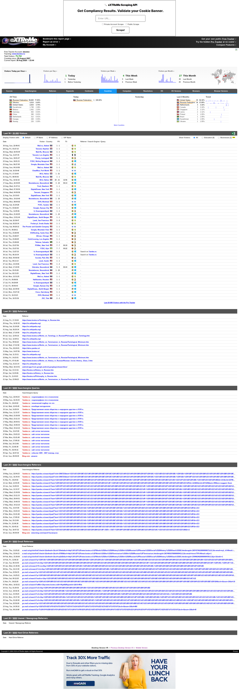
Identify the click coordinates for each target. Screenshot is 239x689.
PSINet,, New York (42, 245)
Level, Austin (44, 261)
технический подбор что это (42, 403)
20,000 (16, 133)
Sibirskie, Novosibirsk (40, 267)
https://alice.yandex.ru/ (31, 348)
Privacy (235, 651)
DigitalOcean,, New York (39, 273)
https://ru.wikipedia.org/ (31, 323)
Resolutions (148, 91)
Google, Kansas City (41, 208)
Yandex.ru (92, 252)
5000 (15, 311)
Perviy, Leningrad (42, 158)
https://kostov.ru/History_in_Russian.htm (38, 370)
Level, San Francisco (41, 220)
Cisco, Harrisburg (42, 292)
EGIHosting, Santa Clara (39, 233)
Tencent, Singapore (41, 192)
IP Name (39, 138)
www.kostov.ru (18, 54)
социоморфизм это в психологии (44, 397)
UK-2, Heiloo (44, 174)
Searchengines (30, 91)
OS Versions (176, 91)
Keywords (70, 91)
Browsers (196, 91)
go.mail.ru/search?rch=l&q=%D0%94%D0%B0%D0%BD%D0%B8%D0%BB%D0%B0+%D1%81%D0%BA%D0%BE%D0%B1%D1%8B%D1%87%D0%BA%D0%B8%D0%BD (86, 588)
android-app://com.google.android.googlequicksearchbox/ (44, 367)
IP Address (53, 138)
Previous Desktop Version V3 (122, 648)
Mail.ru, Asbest (43, 146)
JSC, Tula (45, 298)
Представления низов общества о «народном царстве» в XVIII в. (57, 409)
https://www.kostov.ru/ (30, 351)
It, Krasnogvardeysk (41, 211)
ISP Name (67, 138)
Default (27, 138)
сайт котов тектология (40, 431)
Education (209, 138)
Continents (89, 91)
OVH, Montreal (43, 202)
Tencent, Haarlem (42, 149)
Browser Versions (221, 91)
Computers (127, 91)
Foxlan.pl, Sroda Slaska (40, 223)
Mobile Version (142, 648)
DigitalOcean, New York (40, 189)
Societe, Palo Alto (42, 258)
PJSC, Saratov (43, 205)
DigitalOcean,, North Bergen (38, 217)
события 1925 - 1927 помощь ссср (45, 453)
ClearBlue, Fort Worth (40, 171)
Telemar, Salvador (42, 242)
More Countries (119, 125)
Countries (108, 91)
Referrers (52, 91)
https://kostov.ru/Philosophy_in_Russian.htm (39, 376)
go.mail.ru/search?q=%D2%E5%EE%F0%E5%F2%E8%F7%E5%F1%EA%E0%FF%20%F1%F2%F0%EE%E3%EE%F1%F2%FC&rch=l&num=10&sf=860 (79, 606)
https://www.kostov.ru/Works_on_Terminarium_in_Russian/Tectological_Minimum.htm (55, 342)
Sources (9, 91)
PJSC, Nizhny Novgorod (39, 161)
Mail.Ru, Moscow (42, 152)
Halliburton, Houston (41, 280)
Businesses (226, 138)
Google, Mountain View (40, 164)
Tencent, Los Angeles (40, 155)
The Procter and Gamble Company (35, 227)
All (196, 138)
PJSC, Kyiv (44, 248)
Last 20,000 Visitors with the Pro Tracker (119, 303)
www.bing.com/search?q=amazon (44, 533)
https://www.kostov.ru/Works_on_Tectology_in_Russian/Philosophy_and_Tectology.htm (56, 336)
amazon (34, 456)
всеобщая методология (40, 406)
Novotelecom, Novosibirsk (39, 183)
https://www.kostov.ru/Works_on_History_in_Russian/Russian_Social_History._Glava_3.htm (57, 361)
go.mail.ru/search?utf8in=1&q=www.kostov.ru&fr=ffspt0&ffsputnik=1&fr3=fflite (52, 585)
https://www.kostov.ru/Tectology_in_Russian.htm (41, 320)
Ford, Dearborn (43, 186)
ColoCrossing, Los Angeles (38, 239)
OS (162, 91)
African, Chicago (42, 236)
